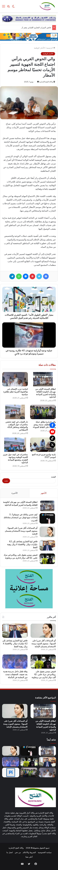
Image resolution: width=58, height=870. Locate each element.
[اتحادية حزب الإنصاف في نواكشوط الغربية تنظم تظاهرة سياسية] (15, 379)
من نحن (18, 852)
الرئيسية (49, 48)
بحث (6, 481)
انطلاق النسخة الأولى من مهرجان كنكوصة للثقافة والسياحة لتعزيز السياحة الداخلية (45, 393)
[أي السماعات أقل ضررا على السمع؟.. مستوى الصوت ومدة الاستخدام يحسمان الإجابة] (47, 532)
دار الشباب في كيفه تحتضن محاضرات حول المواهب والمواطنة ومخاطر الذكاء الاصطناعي (16, 426)
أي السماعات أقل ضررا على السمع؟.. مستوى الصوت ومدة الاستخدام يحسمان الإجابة (21, 531)
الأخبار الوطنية (39, 48)
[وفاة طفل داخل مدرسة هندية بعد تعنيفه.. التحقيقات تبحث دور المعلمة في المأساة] (14, 661)
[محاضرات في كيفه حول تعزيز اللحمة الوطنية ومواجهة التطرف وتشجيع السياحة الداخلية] (15, 445)
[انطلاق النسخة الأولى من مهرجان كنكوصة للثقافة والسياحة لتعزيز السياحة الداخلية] (43, 379)
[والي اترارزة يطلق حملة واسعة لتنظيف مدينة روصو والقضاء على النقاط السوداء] (43, 412)
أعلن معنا (29, 857)
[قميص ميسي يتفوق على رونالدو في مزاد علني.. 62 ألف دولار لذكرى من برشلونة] (47, 558)
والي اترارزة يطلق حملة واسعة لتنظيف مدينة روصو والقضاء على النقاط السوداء (44, 424)
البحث (53, 477)
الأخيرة (15, 493)
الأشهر (43, 493)
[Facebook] (52, 425)
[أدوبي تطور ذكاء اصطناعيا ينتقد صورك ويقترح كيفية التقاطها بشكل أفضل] (10, 772)
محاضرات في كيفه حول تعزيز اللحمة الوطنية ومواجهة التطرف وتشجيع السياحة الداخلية (15, 458)
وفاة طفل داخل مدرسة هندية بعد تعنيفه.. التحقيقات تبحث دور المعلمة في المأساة (15, 674)
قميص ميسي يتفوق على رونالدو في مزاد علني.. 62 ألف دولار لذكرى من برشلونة (44, 674)
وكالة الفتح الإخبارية (46, 82)
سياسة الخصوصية (45, 852)
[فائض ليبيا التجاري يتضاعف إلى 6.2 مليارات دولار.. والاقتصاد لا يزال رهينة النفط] (47, 545)
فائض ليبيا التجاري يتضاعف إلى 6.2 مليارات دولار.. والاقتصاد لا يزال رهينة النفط (22, 544)
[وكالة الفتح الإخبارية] (47, 6)
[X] (52, 445)
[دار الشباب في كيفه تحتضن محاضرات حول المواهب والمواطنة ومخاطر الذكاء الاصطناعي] (15, 412)
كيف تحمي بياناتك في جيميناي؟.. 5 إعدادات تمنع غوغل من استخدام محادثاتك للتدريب (20, 517)
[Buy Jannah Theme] (29, 18)
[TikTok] (52, 438)
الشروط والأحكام (29, 852)
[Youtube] (52, 432)
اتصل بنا (9, 852)
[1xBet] (29, 36)
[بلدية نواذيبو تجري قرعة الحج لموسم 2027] (43, 445)
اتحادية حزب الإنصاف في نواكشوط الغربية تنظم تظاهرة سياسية (15, 392)
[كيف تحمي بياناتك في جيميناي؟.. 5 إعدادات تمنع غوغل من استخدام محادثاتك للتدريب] (47, 518)
